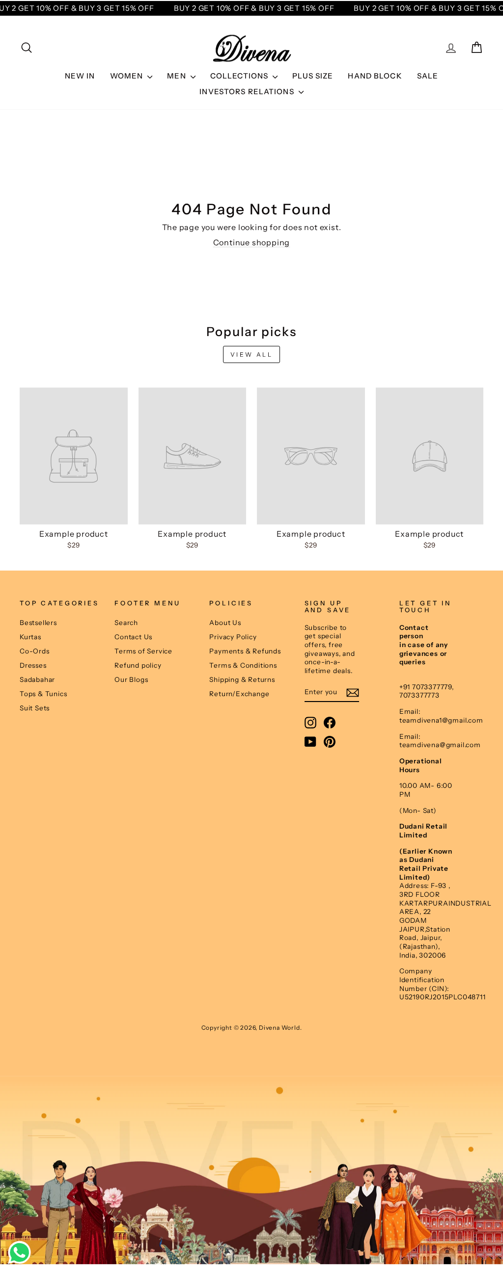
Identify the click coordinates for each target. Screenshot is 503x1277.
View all (251, 354)
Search (126, 622)
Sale (428, 75)
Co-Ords (35, 651)
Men (177, 75)
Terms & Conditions (243, 665)
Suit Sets (35, 708)
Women (127, 75)
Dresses (33, 665)
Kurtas (30, 637)
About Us (225, 622)
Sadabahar (37, 679)
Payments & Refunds (244, 651)
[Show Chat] (22, 1252)
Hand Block (375, 75)
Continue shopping (251, 242)
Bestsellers (38, 622)
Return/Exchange (239, 694)
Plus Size (312, 75)
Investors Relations (247, 91)
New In (80, 75)
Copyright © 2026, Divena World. (251, 1027)
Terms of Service (143, 651)
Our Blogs (131, 679)
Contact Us (133, 637)
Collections (240, 75)
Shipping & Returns (242, 679)
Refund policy (137, 665)
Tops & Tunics (43, 694)
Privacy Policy (232, 637)
